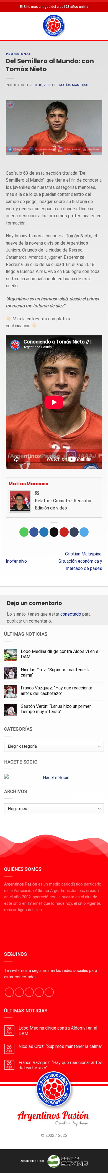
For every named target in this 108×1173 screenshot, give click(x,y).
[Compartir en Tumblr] (74, 532)
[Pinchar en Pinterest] (64, 532)
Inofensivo (16, 561)
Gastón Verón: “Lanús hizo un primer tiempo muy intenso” (56, 709)
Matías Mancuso (73, 85)
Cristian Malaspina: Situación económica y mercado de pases (80, 561)
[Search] (101, 25)
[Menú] (7, 26)
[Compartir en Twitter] (43, 532)
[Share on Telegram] (84, 532)
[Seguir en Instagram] (19, 992)
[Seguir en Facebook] (9, 992)
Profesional (18, 54)
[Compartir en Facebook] (33, 532)
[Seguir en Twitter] (29, 992)
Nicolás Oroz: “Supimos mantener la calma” (56, 672)
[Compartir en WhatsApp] (24, 532)
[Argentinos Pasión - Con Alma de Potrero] (54, 26)
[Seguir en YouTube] (49, 992)
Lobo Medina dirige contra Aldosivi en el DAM (60, 654)
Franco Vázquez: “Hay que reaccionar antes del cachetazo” (56, 690)
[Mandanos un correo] (39, 992)
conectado (70, 614)
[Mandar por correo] (54, 532)
